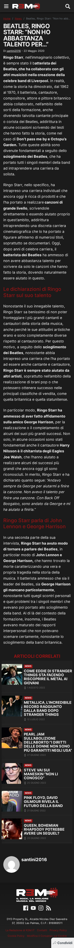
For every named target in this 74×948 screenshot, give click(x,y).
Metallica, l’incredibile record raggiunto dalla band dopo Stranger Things (48, 708)
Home (6, 18)
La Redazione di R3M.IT (20, 930)
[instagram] (40, 908)
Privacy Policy (58, 930)
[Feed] (48, 908)
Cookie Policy (16, 935)
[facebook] (25, 908)
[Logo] (26, 6)
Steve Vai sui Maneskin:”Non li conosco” (41, 774)
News (18, 18)
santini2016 (14, 50)
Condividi (64, 943)
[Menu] (6, 6)
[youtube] (33, 908)
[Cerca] (68, 6)
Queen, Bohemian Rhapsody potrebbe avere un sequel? (44, 829)
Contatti (42, 930)
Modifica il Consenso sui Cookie (47, 935)
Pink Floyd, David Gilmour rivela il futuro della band (43, 802)
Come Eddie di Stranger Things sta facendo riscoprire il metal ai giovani (48, 677)
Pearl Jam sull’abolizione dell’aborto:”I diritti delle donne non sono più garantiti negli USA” (48, 742)
